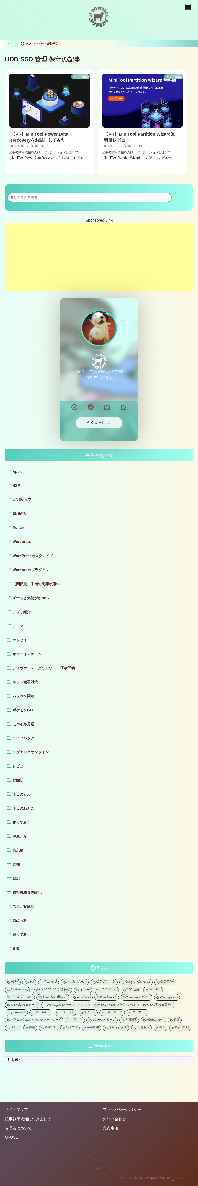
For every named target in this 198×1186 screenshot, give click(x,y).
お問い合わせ (114, 1119)
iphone (85, 990)
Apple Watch (76, 982)
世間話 (18, 780)
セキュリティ (113, 1012)
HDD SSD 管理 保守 (53, 990)
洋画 (111, 1028)
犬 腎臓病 (143, 1028)
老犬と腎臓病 (23, 906)
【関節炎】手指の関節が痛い (36, 584)
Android (50, 982)
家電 (176, 1020)
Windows (84, 997)
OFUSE (11, 1137)
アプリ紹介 (22, 612)
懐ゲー (15, 1028)
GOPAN (167, 982)
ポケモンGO (23, 710)
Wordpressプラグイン (31, 570)
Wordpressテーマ (24, 1005)
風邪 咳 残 (182, 1028)
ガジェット (67, 1012)
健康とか (20, 836)
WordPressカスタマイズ (33, 556)
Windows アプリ (138, 997)
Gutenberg (19, 990)
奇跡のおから (155, 1020)
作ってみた (22, 822)
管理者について (18, 1128)
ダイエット (139, 1012)
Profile (99, 422)
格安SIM (50, 1028)
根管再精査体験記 (27, 892)
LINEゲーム (108, 990)
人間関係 (131, 1020)
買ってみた (22, 934)
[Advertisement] (99, 257)
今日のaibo (22, 794)
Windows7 (108, 997)
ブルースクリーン (103, 1020)
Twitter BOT (54, 997)
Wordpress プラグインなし (117, 1005)
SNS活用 (132, 990)
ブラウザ (76, 1020)
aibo (31, 982)
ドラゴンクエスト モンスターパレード (36, 1020)
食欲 (16, 948)
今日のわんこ (23, 808)
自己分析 (20, 920)
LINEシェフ (22, 499)
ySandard (18, 1012)
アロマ (18, 626)
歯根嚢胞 (93, 1028)
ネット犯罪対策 (25, 682)
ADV (14, 982)
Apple (17, 471)
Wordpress (22, 541)
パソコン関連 (23, 696)
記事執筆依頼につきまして (28, 1119)
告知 (16, 864)
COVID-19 (105, 982)
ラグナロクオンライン (31, 752)
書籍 (32, 1028)
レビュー (20, 766)
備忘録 (18, 850)
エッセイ (20, 640)
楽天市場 (72, 1028)
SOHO (155, 990)
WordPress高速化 (159, 1005)
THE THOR (22, 997)
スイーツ (89, 1012)
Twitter (18, 527)
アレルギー (42, 1012)
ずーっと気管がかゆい (31, 598)
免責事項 (110, 1128)
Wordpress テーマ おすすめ (67, 1005)
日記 (16, 878)
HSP (16, 485)
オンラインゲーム (27, 654)
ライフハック (23, 738)
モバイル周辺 (23, 724)
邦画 (162, 1028)
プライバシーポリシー (122, 1109)
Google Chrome (137, 982)
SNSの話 (20, 513)
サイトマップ (16, 1109)
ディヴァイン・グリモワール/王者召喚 (44, 668)
